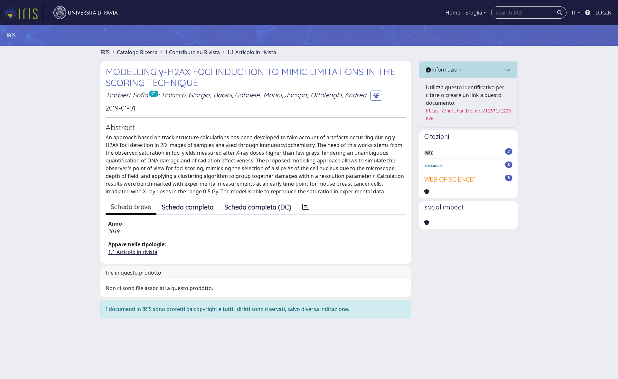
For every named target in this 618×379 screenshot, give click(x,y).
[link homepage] (23, 12)
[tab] (305, 207)
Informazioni (446, 69)
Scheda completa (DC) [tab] (258, 207)
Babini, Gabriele (236, 95)
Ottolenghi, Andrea (338, 95)
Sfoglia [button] (473, 12)
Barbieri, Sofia (127, 95)
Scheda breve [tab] (131, 207)
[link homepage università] (85, 12)
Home (452, 12)
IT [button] (574, 12)
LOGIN (603, 12)
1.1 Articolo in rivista (251, 52)
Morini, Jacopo (285, 95)
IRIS (105, 52)
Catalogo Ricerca (137, 52)
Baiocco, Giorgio (186, 95)
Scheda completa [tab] (188, 207)
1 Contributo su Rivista (192, 52)
